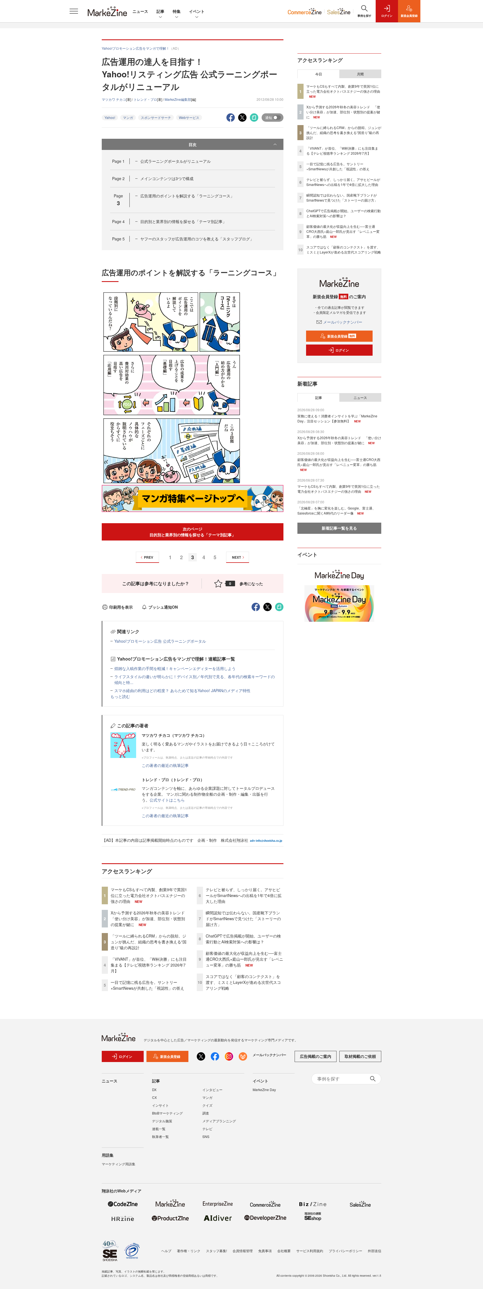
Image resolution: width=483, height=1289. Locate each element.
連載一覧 (158, 1128)
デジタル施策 (162, 1120)
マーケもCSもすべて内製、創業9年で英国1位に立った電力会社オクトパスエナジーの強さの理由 (149, 895)
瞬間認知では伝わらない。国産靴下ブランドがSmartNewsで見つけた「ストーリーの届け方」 (243, 918)
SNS (205, 1136)
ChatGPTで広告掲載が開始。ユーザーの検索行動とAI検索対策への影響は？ (243, 938)
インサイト (160, 1105)
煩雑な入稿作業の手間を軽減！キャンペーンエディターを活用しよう (175, 668)
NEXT (236, 557)
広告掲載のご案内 (315, 1056)
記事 (160, 11)
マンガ (128, 117)
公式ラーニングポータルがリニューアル (175, 161)
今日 (318, 73)
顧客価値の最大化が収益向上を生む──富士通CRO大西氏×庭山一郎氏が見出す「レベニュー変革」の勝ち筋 (244, 959)
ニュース (140, 11)
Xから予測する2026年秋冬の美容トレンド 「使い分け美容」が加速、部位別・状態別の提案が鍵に (150, 918)
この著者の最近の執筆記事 (165, 765)
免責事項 (265, 1250)
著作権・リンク (188, 1250)
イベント (197, 11)
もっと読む (120, 696)
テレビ (207, 1128)
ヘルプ (166, 1250)
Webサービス (189, 117)
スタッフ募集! (216, 1250)
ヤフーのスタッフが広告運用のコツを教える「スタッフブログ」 (197, 238)
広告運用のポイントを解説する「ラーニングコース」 (187, 196)
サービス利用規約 (309, 1250)
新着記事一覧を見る (339, 528)
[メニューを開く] (74, 11)
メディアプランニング (219, 1120)
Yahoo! (110, 117)
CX (154, 1097)
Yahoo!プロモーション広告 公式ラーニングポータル (160, 641)
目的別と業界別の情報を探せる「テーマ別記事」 (183, 221)
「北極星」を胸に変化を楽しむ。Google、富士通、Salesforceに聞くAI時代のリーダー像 (336, 510)
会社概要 (284, 1250)
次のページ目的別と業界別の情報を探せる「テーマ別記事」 (193, 531)
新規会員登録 (341, 336)
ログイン (342, 350)
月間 (360, 73)
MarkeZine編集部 (178, 99)
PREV (148, 557)
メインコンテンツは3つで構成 (166, 178)
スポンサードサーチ (156, 117)
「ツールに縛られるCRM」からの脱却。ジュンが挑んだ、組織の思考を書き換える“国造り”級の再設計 (148, 941)
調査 (205, 1113)
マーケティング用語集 (118, 1163)
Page (118, 161)
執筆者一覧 (160, 1136)
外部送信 (374, 1250)
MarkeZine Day (264, 1089)
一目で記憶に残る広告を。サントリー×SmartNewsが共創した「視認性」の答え (147, 985)
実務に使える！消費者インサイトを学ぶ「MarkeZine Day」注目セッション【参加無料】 (337, 418)
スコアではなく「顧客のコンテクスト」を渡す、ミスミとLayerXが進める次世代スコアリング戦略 (243, 982)
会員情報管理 (243, 1250)
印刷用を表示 (121, 607)
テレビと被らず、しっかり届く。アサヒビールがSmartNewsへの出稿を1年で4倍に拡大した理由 (243, 895)
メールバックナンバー (342, 322)
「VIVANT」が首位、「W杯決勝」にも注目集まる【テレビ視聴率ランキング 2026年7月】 (149, 965)
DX (154, 1089)
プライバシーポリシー (345, 1250)
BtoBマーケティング (167, 1113)
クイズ (207, 1105)
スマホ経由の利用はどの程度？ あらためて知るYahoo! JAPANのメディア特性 (182, 690)
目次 (192, 144)
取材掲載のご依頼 (360, 1056)
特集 (177, 11)
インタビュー (212, 1089)
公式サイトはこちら (167, 800)
